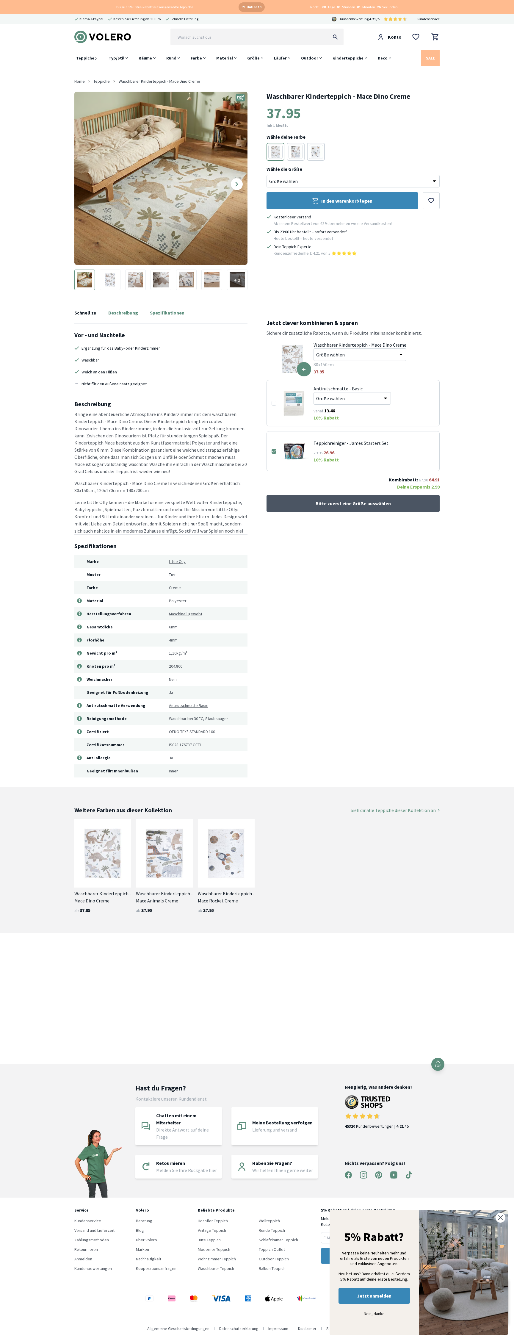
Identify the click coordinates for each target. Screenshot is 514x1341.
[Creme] (275, 152)
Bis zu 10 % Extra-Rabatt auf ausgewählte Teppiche (154, 7)
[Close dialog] (500, 1217)
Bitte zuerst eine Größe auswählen (353, 503)
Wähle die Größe (284, 169)
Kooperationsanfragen (156, 1268)
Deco (383, 58)
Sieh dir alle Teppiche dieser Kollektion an (393, 810)
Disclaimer (307, 1328)
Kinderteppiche (348, 58)
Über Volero (146, 1240)
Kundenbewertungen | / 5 (377, 1126)
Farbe (196, 58)
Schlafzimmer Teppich (278, 1240)
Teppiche (85, 58)
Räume (145, 58)
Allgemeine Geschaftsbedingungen (178, 1328)
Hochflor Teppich (213, 1220)
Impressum (278, 1328)
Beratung (144, 1220)
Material (224, 58)
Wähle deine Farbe (286, 137)
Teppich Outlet (272, 1249)
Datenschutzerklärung (238, 1328)
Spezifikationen (167, 313)
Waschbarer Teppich (216, 1268)
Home (79, 81)
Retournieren (86, 1249)
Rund (171, 58)
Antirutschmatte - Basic (338, 389)
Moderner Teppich (214, 1249)
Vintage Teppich (212, 1230)
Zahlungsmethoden (91, 1240)
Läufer (280, 58)
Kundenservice (428, 19)
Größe (253, 58)
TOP (438, 1065)
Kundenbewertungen (93, 1268)
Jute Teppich (209, 1240)
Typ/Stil (116, 58)
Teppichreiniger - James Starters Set (351, 443)
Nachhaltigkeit (148, 1259)
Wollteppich (269, 1220)
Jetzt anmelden (374, 1296)
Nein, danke (374, 1313)
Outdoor (309, 58)
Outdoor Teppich (274, 1259)
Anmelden (83, 1259)
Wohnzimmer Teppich (217, 1259)
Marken (142, 1249)
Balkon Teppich (272, 1268)
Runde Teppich (272, 1230)
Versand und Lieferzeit (94, 1230)
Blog (140, 1230)
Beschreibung (123, 313)
